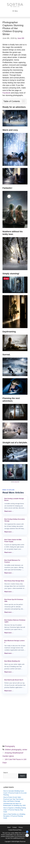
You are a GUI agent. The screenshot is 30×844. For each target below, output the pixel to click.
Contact (14, 827)
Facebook (6, 93)
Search (5, 772)
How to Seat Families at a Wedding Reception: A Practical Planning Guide (14, 816)
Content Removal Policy (15, 830)
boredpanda (16, 481)
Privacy (21, 827)
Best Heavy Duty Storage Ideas (14, 580)
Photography (10, 746)
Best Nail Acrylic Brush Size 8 (13, 680)
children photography (13, 750)
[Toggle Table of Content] (23, 101)
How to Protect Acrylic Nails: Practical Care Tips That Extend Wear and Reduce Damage (13, 799)
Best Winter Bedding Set (12, 661)
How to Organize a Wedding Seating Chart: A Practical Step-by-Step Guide (14, 810)
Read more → (8, 511)
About (8, 827)
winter (24, 750)
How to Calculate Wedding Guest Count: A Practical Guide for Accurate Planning (15, 793)
